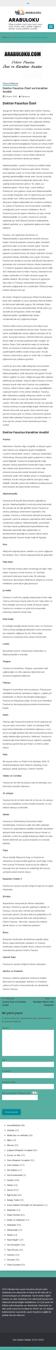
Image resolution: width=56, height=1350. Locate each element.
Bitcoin (10, 1145)
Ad (4, 1059)
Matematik (12, 1230)
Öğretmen (25, 96)
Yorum (5, 1028)
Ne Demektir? (13, 1244)
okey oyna (2, 1348)
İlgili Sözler (12, 1195)
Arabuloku (24, 19)
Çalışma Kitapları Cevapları (20, 1150)
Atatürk (10, 1130)
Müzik (10, 1235)
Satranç (11, 1254)
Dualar (10, 1180)
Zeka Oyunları (13, 1264)
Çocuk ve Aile (13, 1155)
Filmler (10, 1185)
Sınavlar (11, 1259)
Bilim (9, 1140)
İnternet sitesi (8, 1082)
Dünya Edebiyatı (10, 83)
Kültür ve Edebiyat (16, 1219)
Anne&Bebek (13, 1125)
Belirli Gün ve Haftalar (17, 1135)
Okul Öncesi (12, 1249)
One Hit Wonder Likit (18, 1348)
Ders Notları (13, 1165)
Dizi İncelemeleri (15, 1175)
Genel (10, 1190)
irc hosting (11, 1348)
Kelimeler (11, 1210)
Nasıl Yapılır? (13, 1239)
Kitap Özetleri (13, 1214)
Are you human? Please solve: (17, 1093)
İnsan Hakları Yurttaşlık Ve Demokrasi (25, 1205)
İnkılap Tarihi (13, 1200)
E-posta (6, 1071)
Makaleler (11, 1224)
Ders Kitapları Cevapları (18, 1160)
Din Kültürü (12, 1170)
